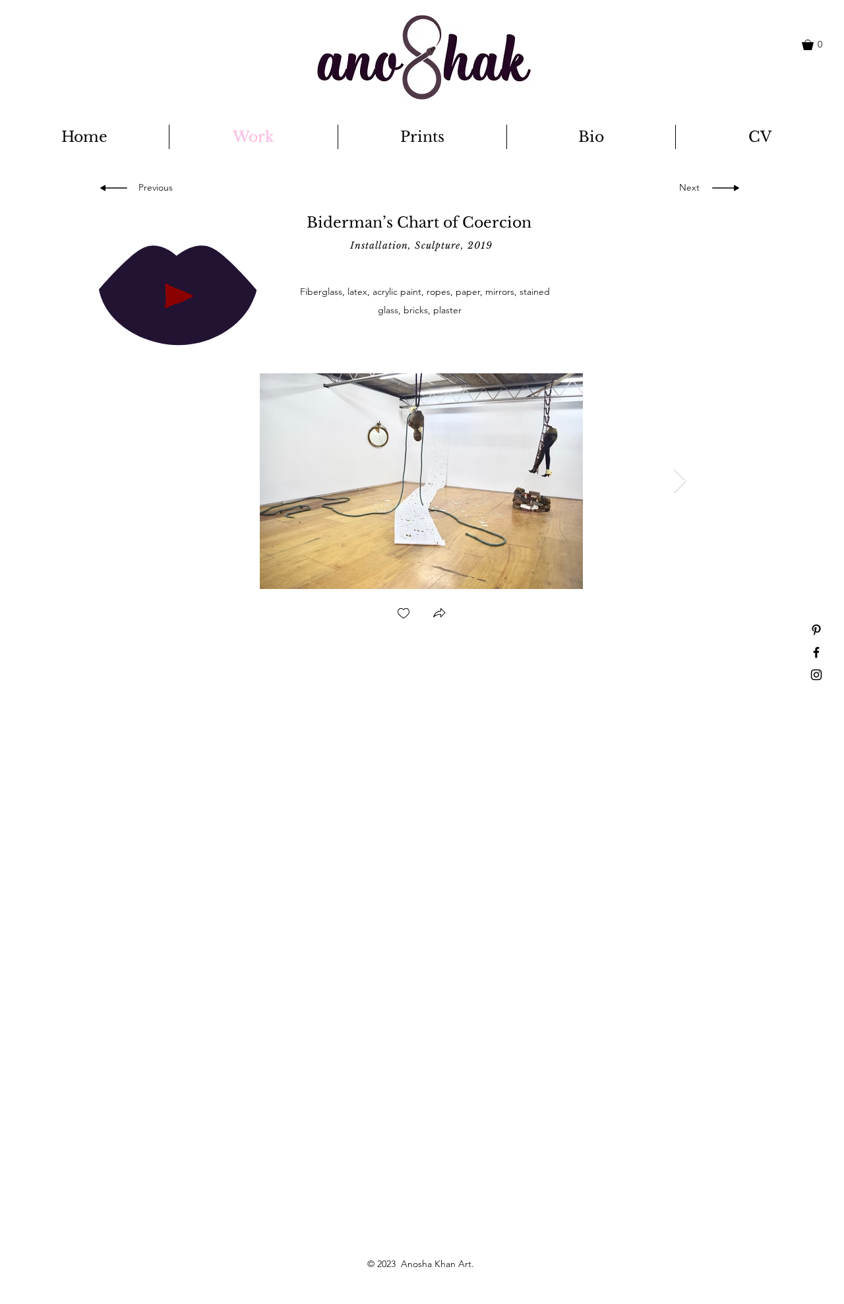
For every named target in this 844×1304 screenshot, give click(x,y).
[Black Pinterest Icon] (816, 630)
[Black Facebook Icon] (816, 652)
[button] (818, 45)
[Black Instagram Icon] (816, 675)
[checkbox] (403, 614)
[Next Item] (680, 481)
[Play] (177, 294)
